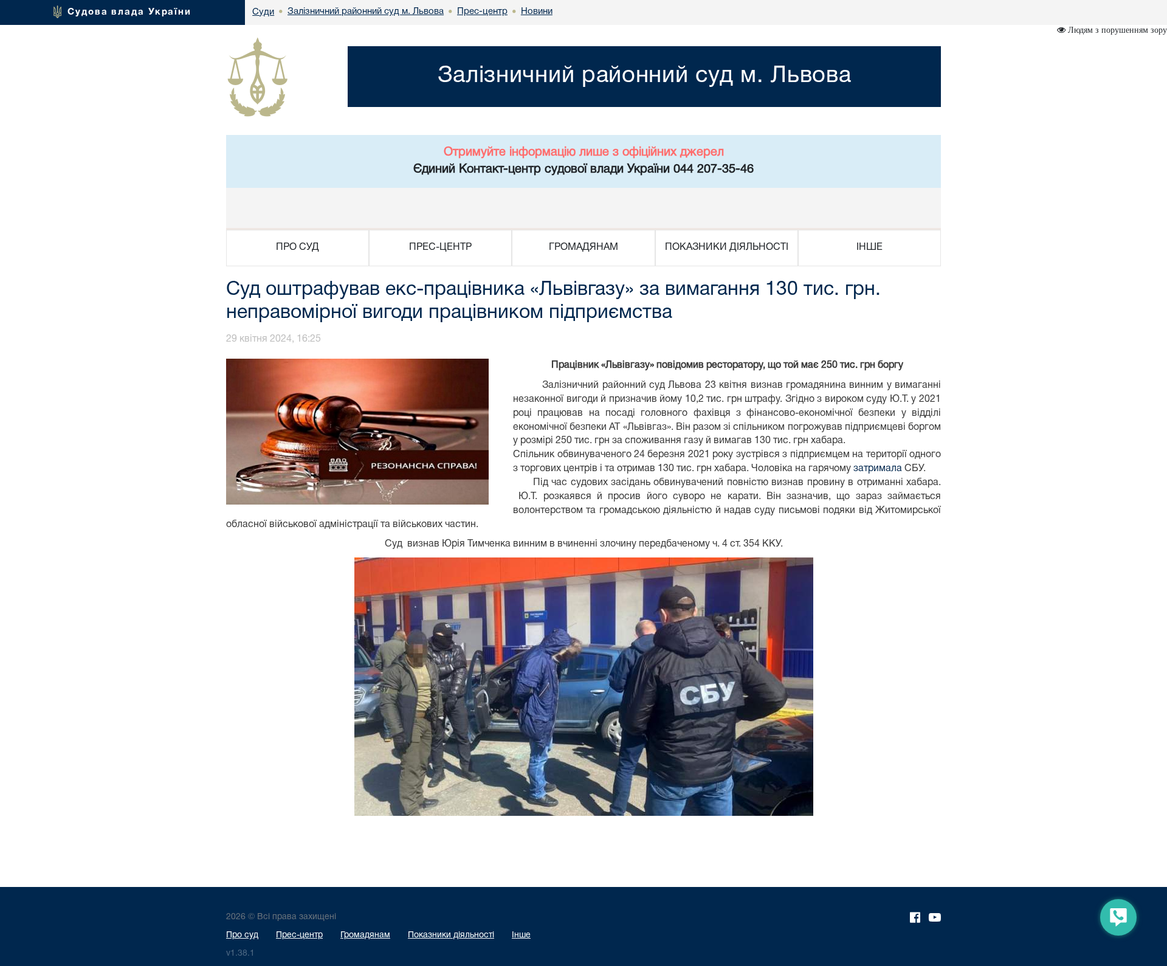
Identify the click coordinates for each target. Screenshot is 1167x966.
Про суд (242, 935)
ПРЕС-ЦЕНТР (440, 247)
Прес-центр (299, 935)
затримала (877, 468)
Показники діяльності (451, 935)
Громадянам (365, 935)
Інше (521, 935)
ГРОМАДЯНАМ (583, 247)
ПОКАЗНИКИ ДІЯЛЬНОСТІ (726, 247)
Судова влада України (129, 12)
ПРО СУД (297, 247)
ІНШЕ (869, 247)
